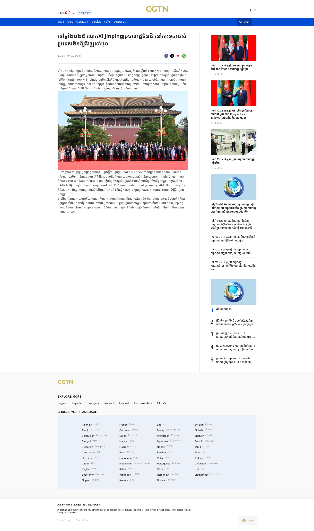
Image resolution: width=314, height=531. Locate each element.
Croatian (91, 458)
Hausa (126, 441)
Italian (127, 469)
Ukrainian (206, 463)
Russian (166, 480)
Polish (164, 458)
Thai (200, 452)
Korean (127, 480)
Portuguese (169, 463)
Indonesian (134, 463)
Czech (89, 463)
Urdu (201, 469)
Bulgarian (93, 446)
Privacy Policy (63, 520)
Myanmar (169, 441)
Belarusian (94, 435)
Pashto (164, 469)
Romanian (167, 474)
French (128, 424)
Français (93, 403)
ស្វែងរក (246, 21)
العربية (109, 403)
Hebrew (127, 446)
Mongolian (168, 435)
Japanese (129, 474)
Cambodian (91, 452)
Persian (165, 452)
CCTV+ (161, 403)
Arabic (90, 430)
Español (77, 403)
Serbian (204, 424)
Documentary (143, 403)
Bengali (89, 441)
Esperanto (93, 474)
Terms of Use (82, 520)
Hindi (126, 452)
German (128, 430)
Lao (161, 424)
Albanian (90, 424)
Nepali (165, 446)
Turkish (203, 458)
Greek (128, 435)
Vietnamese (207, 474)
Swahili (204, 441)
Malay (168, 430)
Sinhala (203, 430)
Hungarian (129, 458)
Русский (124, 403)
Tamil (202, 446)
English (62, 403)
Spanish (204, 435)
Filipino (90, 480)
